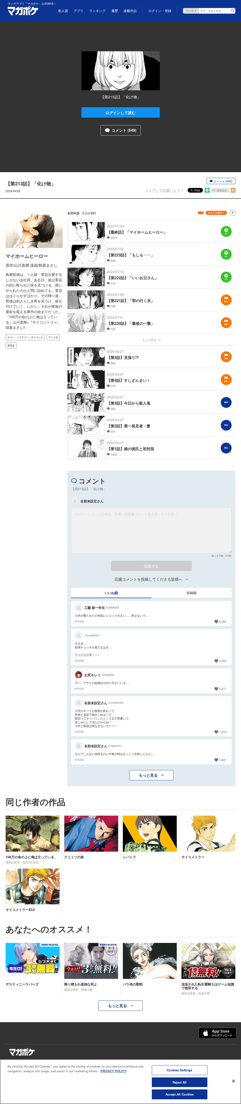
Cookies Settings (179, 1070)
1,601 (222, 760)
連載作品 (130, 11)
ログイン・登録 (159, 11)
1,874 (222, 732)
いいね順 (111, 592)
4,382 (222, 621)
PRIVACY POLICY (113, 1071)
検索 (232, 11)
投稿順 (192, 592)
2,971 (222, 689)
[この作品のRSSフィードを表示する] (233, 190)
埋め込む (222, 190)
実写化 (11, 345)
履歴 (114, 11)
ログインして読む (120, 112)
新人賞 (63, 11)
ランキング (97, 11)
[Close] (233, 1081)
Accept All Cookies (179, 1094)
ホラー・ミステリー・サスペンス (25, 337)
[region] (120, 1081)
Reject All (180, 1082)
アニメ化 (53, 337)
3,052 (222, 661)
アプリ (79, 11)
